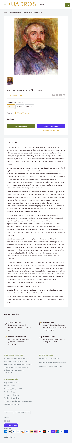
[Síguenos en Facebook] (5, 421)
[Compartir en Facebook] (53, 95)
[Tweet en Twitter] (60, 95)
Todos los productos (15, 12)
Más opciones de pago (51, 130)
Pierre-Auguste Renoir (15, 95)
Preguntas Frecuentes (11, 383)
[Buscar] (67, 5)
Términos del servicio (11, 398)
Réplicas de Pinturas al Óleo (14, 389)
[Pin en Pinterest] (57, 95)
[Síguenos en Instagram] (8, 421)
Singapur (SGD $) (21, 412)
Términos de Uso (10, 392)
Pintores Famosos (10, 386)
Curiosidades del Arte (11, 404)
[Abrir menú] (5, 4)
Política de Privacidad (11, 395)
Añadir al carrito (21, 126)
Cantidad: (10, 119)
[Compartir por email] (64, 95)
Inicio (5, 12)
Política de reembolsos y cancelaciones (18, 401)
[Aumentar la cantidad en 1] (29, 119)
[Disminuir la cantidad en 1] (17, 119)
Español (7, 412)
